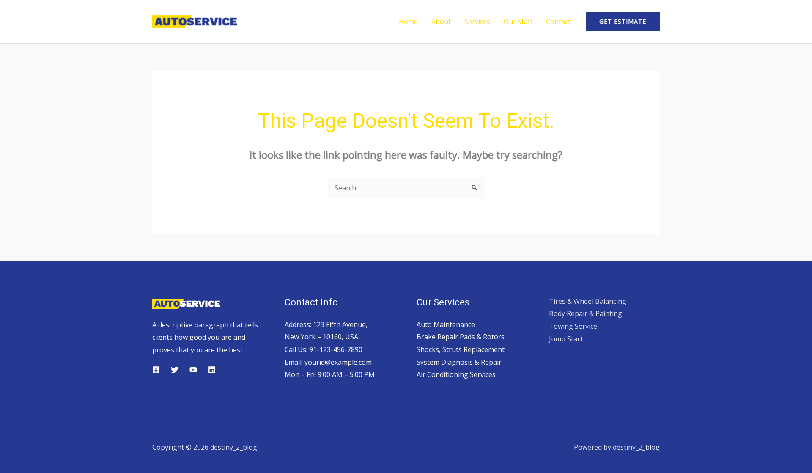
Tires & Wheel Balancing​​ (587, 301)
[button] (623, 21)
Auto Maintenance (446, 324)
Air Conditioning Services (456, 374)
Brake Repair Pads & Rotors (461, 336)
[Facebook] (156, 370)
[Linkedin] (212, 370)
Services (477, 21)
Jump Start (566, 339)
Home (408, 21)
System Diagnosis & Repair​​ (459, 362)
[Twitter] (174, 370)
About (441, 21)
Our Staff (518, 21)
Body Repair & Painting (585, 313)
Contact (558, 21)
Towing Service (573, 326)
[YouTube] (193, 370)
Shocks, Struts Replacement (461, 349)
